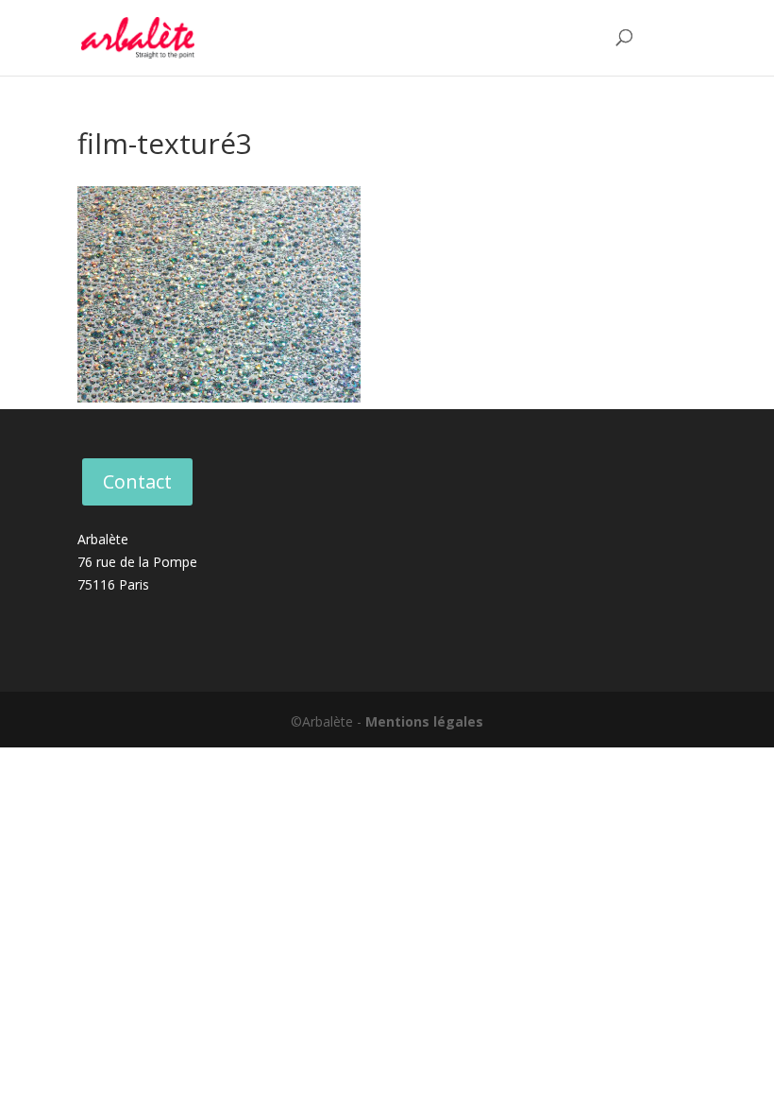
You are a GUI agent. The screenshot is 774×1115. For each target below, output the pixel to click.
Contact (137, 481)
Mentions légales (424, 721)
